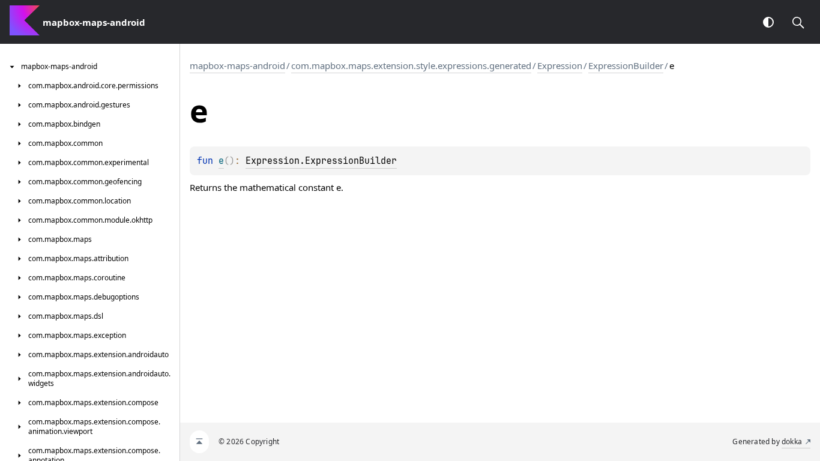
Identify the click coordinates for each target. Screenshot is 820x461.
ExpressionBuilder (625, 65)
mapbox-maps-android (237, 65)
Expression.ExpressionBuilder (321, 161)
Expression (559, 65)
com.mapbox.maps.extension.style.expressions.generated (411, 65)
